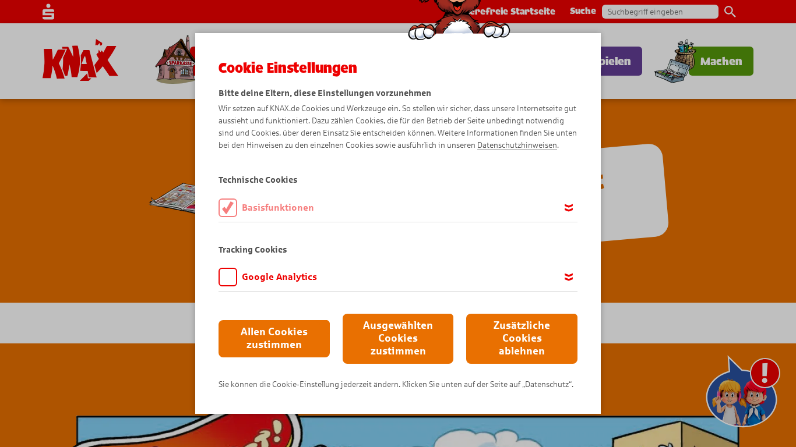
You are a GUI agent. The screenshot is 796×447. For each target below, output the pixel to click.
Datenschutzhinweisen (517, 145)
